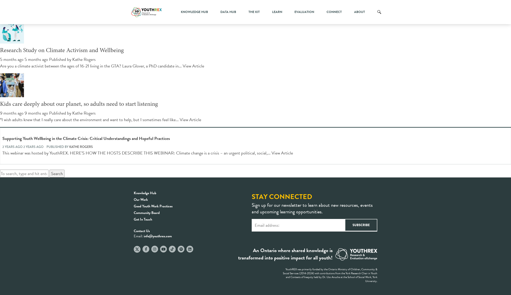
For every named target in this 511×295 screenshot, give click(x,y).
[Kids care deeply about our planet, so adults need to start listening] (12, 94)
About (359, 12)
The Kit (254, 12)
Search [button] (57, 173)
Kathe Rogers (84, 59)
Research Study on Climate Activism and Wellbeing (62, 51)
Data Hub (228, 12)
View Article (193, 66)
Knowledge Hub (194, 12)
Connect (334, 12)
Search (379, 15)
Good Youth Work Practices (153, 206)
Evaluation (304, 12)
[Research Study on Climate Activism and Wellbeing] (12, 40)
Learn (277, 12)
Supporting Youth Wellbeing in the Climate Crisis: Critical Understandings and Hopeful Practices (86, 138)
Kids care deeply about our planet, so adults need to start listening (79, 104)
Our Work (141, 199)
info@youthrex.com (158, 236)
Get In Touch (143, 219)
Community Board (147, 212)
